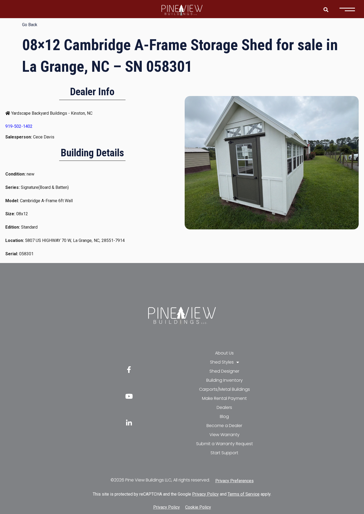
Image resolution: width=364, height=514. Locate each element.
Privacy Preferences (234, 480)
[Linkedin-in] (129, 423)
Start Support (224, 453)
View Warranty (224, 435)
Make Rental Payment (224, 398)
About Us (224, 353)
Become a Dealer (224, 426)
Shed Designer (224, 371)
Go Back (29, 24)
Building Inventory (224, 380)
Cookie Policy (198, 507)
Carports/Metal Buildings (224, 389)
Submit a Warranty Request (224, 444)
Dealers (224, 407)
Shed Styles (222, 362)
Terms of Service (244, 494)
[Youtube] (129, 396)
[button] (325, 9)
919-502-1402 (19, 126)
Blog (224, 416)
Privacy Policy (205, 494)
